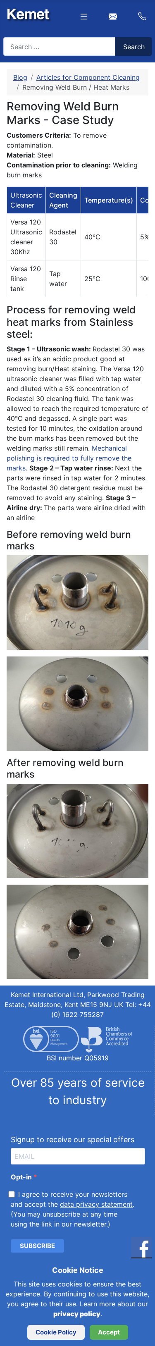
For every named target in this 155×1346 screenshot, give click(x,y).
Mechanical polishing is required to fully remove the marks (69, 458)
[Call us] (138, 15)
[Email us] (112, 15)
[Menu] (85, 15)
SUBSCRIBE (37, 1246)
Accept (109, 1332)
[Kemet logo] (26, 13)
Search (134, 47)
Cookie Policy (56, 1332)
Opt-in (22, 1177)
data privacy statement (96, 1204)
